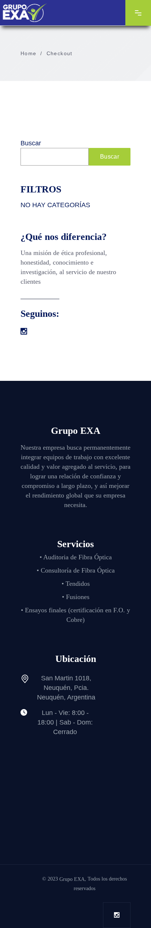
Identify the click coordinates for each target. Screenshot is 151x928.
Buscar (31, 143)
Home (29, 53)
